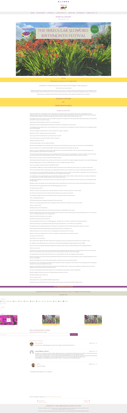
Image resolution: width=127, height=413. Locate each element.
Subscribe (74, 334)
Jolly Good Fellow (39, 343)
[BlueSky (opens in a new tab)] (64, 1)
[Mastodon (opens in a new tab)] (68, 1)
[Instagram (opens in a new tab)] (62, 1)
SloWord (38, 364)
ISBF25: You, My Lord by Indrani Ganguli (7, 325)
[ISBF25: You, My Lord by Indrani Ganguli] (20, 320)
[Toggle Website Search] (96, 13)
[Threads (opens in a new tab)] (60, 1)
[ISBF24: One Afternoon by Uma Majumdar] (62, 320)
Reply (96, 343)
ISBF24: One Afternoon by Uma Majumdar (50, 325)
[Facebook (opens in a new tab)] (59, 1)
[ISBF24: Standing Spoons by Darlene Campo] (105, 320)
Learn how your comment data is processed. (53, 396)
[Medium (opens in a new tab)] (66, 1)
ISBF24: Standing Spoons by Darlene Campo (92, 325)
